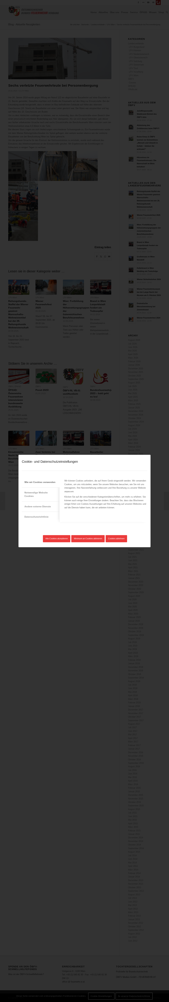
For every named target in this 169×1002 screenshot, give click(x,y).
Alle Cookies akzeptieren (56, 538)
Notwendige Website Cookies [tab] (36, 494)
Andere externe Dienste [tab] (37, 506)
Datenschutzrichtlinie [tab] (36, 516)
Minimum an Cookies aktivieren (88, 538)
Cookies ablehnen (116, 538)
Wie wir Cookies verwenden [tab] (39, 482)
